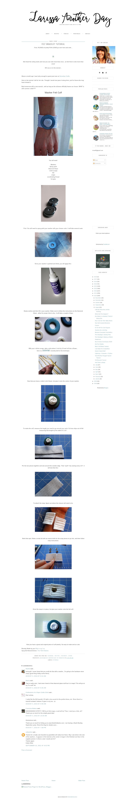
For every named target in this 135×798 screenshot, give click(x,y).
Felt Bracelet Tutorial (100, 360)
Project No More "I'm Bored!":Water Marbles (105, 123)
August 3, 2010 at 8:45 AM (36, 688)
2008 (95, 383)
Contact (87, 33)
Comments (97, 163)
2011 (95, 293)
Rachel (28, 668)
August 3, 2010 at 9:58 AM (36, 704)
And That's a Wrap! (100, 362)
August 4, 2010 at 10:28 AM (36, 715)
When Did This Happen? (101, 314)
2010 (95, 295)
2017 (95, 279)
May (96, 369)
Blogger (106, 388)
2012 (95, 291)
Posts (96, 160)
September (98, 305)
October (97, 302)
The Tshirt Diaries (42, 650)
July (96, 365)
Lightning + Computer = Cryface (103, 353)
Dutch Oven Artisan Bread (106, 113)
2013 (95, 288)
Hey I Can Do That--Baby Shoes (103, 320)
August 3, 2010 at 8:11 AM (36, 676)
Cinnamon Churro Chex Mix (106, 133)
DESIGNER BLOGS (72, 796)
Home (53, 780)
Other (70, 655)
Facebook (50, 655)
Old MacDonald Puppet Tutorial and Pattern (105, 94)
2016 (95, 281)
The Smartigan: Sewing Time (103, 334)
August (97, 307)
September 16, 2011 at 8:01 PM (38, 745)
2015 (95, 284)
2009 (95, 381)
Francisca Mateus (31, 708)
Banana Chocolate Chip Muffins (103, 332)
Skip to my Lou (40, 648)
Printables (76, 33)
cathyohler (29, 732)
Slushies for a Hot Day (101, 330)
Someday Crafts (65, 76)
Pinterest (64, 655)
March (97, 374)
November (98, 300)
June (96, 367)
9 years (97, 325)
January (97, 379)
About (48, 33)
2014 (95, 286)
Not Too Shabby (99, 344)
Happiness (98, 339)
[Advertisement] (53, 765)
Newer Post (25, 780)
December (98, 298)
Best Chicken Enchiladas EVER (103, 341)
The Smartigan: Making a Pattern (104, 337)
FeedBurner (106, 244)
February (98, 376)
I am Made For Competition (102, 348)
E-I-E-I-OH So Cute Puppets (102, 327)
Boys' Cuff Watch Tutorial (102, 346)
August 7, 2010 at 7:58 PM (36, 727)
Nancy (28, 680)
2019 (95, 276)
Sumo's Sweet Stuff (100, 351)
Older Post (81, 780)
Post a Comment (27, 750)
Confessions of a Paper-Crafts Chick (37, 692)
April (96, 372)
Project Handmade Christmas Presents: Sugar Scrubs (106, 104)
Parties (66, 33)
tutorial (56, 660)
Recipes (56, 33)
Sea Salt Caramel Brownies (102, 323)
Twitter (57, 655)
